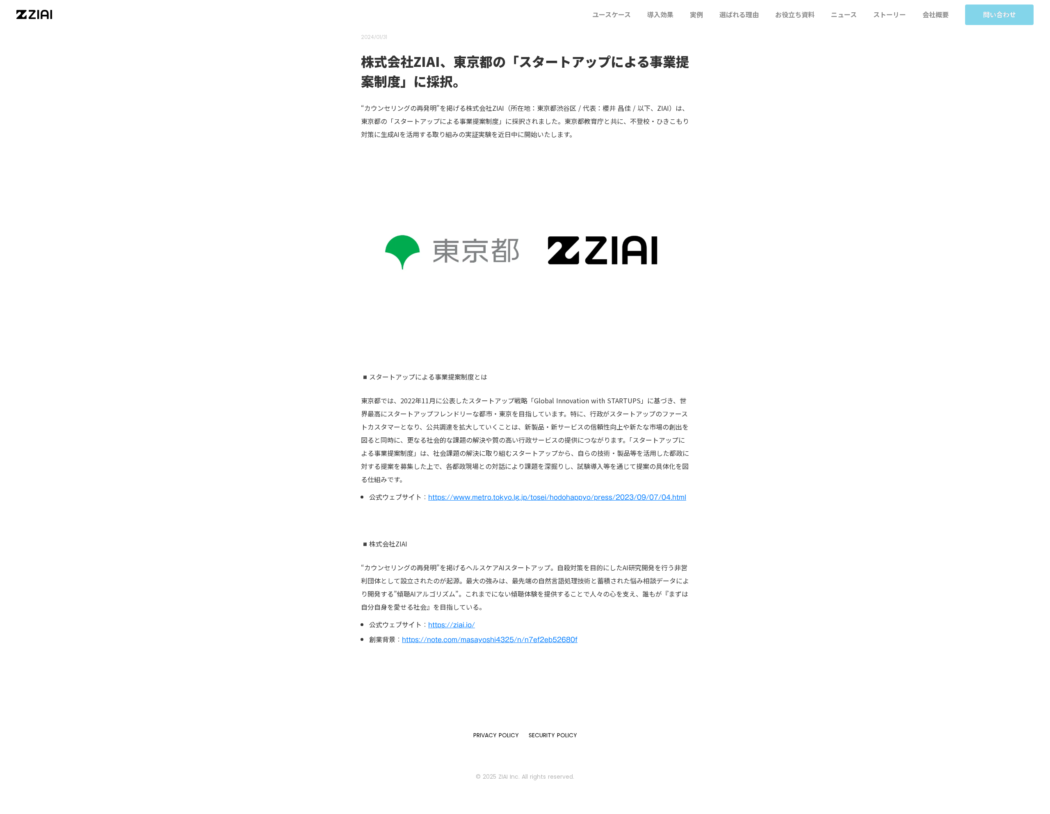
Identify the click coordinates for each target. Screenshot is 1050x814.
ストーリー (889, 14)
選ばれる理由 (739, 14)
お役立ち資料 (795, 14)
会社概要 (935, 14)
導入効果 (660, 14)
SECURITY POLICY (553, 735)
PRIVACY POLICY (496, 735)
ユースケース (611, 14)
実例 (696, 14)
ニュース (844, 14)
